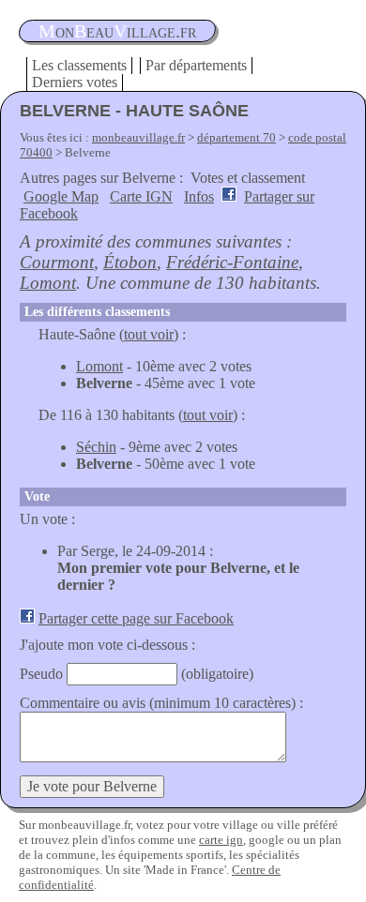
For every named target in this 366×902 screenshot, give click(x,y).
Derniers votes (74, 82)
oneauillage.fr (117, 31)
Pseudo (41, 674)
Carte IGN (141, 196)
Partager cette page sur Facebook (136, 618)
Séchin (96, 447)
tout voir (149, 334)
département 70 (236, 137)
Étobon (130, 262)
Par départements (196, 65)
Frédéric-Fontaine (232, 262)
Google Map (61, 196)
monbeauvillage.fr (138, 137)
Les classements (79, 65)
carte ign (221, 840)
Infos (199, 196)
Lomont (48, 283)
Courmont (57, 262)
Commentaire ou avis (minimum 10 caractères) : (161, 703)
